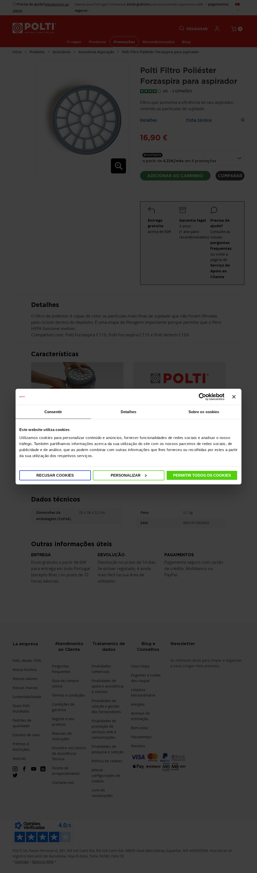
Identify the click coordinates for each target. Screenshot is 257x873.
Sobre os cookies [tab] (203, 412)
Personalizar (126, 475)
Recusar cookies (55, 475)
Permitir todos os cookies (202, 475)
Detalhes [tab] (128, 412)
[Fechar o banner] (234, 397)
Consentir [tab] (53, 412)
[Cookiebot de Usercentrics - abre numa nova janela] (202, 397)
